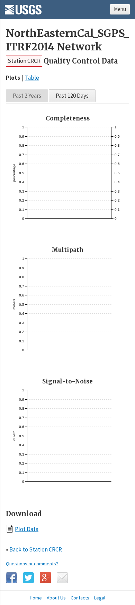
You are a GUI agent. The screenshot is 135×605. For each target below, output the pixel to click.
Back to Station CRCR (35, 549)
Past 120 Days (72, 95)
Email (62, 577)
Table (32, 77)
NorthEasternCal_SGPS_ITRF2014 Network (67, 40)
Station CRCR (24, 61)
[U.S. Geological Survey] (23, 7)
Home (36, 598)
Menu (120, 9)
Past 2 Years (27, 95)
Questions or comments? (32, 563)
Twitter (28, 577)
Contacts (80, 598)
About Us (56, 598)
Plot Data (26, 529)
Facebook (11, 577)
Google (45, 577)
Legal (99, 598)
